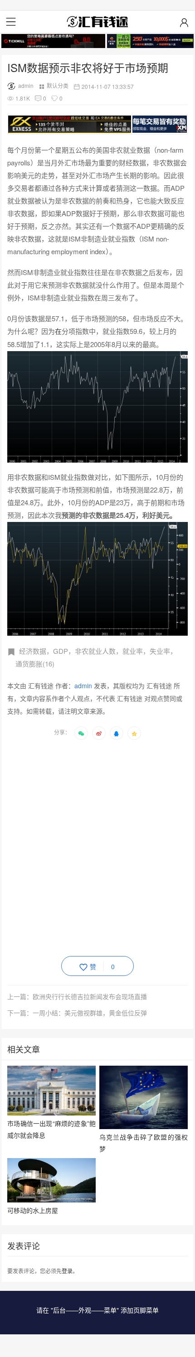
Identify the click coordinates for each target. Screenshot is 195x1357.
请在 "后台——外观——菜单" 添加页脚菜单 (97, 1309)
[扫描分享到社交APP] (81, 733)
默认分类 (57, 85)
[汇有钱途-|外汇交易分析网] (97, 21)
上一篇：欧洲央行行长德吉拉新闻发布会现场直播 (77, 996)
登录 (67, 1271)
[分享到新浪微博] (99, 733)
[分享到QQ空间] (134, 733)
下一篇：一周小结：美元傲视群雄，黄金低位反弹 (77, 1012)
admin (26, 85)
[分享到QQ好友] (116, 733)
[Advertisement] (97, 846)
